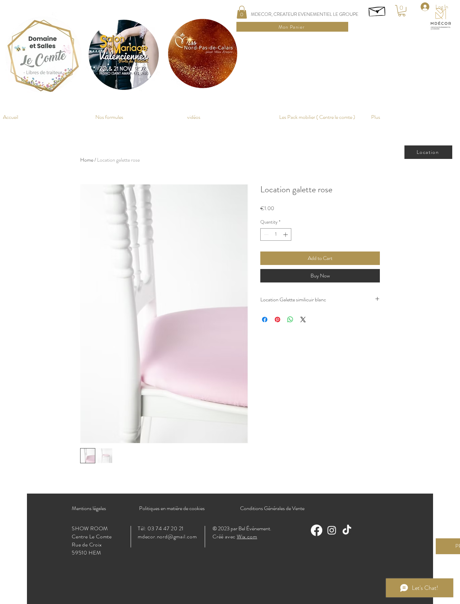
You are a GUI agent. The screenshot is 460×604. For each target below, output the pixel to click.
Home (86, 160)
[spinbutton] (276, 234)
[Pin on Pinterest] (277, 319)
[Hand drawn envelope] (377, 10)
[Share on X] (303, 319)
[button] (241, 12)
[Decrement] (265, 234)
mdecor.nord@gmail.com (167, 536)
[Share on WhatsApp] (290, 319)
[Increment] (286, 234)
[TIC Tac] (347, 530)
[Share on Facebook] (265, 319)
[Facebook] (316, 530)
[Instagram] (331, 530)
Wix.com (247, 536)
